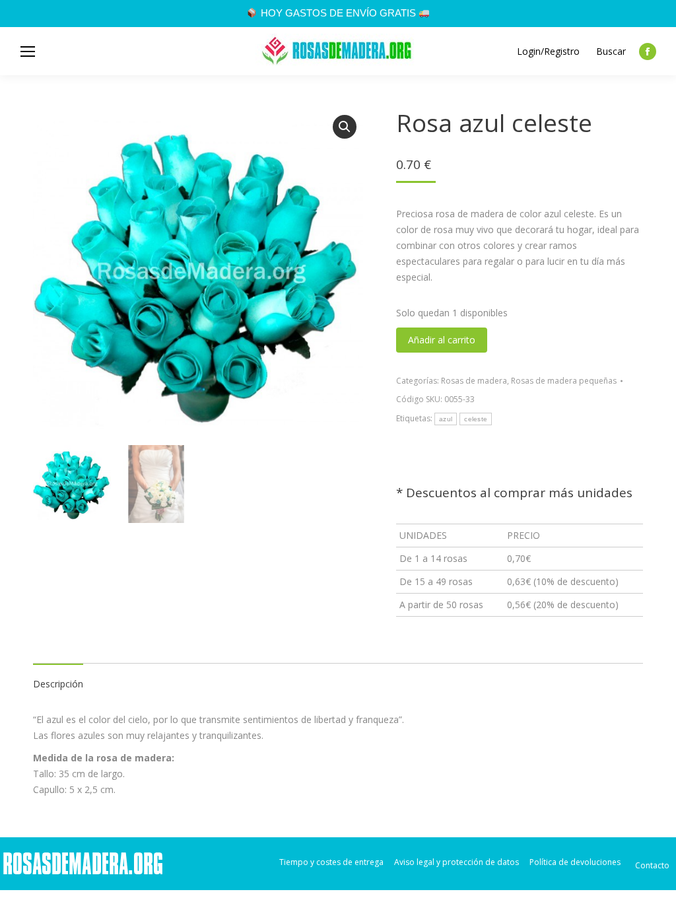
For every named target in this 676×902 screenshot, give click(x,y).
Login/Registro (548, 51)
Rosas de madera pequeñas (564, 380)
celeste (475, 419)
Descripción (58, 683)
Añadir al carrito (441, 339)
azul (445, 419)
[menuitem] (331, 862)
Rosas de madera (474, 380)
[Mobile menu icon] (28, 51)
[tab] (58, 677)
